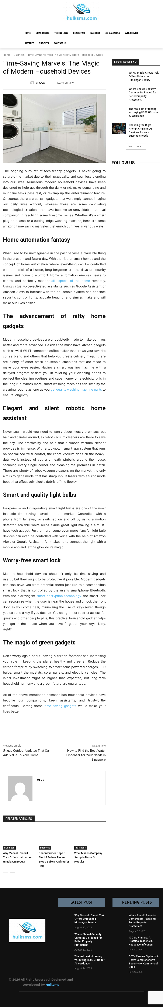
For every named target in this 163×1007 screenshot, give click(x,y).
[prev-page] (5, 875)
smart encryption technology (59, 596)
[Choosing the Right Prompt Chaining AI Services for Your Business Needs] (119, 128)
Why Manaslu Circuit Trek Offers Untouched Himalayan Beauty (17, 857)
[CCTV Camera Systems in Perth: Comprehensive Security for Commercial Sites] (119, 962)
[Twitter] (153, 171)
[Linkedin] (134, 171)
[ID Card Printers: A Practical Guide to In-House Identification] (119, 943)
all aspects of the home (70, 281)
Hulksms (52, 984)
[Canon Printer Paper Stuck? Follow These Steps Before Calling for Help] (54, 838)
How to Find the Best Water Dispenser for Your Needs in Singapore (86, 755)
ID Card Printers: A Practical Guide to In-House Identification (141, 941)
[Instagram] (125, 171)
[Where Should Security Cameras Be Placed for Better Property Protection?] (119, 92)
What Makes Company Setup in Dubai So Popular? (88, 857)
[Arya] (33, 83)
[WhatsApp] (141, 981)
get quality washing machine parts (76, 389)
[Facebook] (115, 171)
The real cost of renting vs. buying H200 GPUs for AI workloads (144, 112)
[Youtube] (115, 181)
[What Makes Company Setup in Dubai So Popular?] (90, 838)
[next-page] (12, 875)
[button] (155, 33)
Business (19, 55)
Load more (134, 146)
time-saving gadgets (60, 706)
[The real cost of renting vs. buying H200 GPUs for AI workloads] (119, 112)
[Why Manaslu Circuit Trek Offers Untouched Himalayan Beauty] (18, 838)
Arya (42, 82)
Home (6, 55)
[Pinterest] (144, 171)
